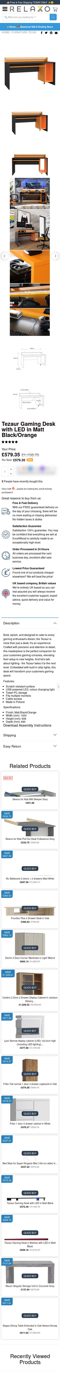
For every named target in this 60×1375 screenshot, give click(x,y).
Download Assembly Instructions (27, 725)
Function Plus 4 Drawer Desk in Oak (30, 918)
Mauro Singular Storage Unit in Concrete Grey (30, 1286)
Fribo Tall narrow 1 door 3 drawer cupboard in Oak (30, 1084)
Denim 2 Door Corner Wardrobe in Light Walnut (30, 957)
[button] (10, 442)
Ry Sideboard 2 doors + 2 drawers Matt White (30, 878)
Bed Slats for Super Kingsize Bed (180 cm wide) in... (30, 1163)
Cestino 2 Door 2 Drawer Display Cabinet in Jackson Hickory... (30, 999)
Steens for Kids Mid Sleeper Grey (30, 799)
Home (6, 32)
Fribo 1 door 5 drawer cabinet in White (30, 1123)
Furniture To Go (24, 32)
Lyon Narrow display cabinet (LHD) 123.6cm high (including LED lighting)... (30, 1042)
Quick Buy (30, 789)
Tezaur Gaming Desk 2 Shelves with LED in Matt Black (30, 1244)
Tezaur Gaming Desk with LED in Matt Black (30, 1203)
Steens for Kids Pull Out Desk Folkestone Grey (30, 838)
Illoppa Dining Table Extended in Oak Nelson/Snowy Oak (30, 1327)
